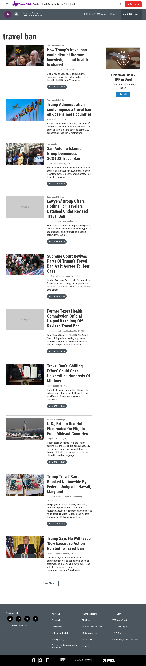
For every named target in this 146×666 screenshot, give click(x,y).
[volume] (16, 14)
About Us (56, 614)
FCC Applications (89, 633)
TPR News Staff (119, 620)
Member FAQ (88, 640)
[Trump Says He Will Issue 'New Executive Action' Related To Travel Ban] (25, 546)
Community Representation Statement (64, 646)
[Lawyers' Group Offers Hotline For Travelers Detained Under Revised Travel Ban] (25, 206)
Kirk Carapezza (53, 386)
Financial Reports (90, 614)
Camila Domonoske (54, 553)
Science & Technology (56, 419)
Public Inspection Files (92, 627)
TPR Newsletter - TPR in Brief (123, 77)
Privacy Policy (58, 640)
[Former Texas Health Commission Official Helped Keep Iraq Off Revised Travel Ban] (25, 319)
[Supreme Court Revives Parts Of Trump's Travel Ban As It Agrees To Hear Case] (25, 264)
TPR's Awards (118, 633)
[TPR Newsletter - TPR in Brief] (123, 58)
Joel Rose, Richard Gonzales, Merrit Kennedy (64, 496)
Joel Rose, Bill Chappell (56, 276)
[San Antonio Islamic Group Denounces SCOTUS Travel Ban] (25, 154)
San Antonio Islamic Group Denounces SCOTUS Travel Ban (64, 153)
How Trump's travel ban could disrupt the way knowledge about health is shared (67, 57)
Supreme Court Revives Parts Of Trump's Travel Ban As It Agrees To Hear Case (68, 264)
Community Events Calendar (125, 640)
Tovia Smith (51, 119)
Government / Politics (55, 45)
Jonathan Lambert (54, 70)
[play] (8, 14)
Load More (48, 583)
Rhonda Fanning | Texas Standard (60, 221)
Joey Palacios (52, 163)
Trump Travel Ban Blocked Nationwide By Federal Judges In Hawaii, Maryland (69, 484)
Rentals (85, 646)
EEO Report (87, 620)
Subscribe (123, 94)
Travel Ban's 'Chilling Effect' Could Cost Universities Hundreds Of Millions (68, 373)
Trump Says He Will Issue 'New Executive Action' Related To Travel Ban (69, 543)
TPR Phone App (119, 627)
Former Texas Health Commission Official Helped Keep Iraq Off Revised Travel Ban (65, 318)
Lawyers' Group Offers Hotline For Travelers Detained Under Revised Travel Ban (67, 209)
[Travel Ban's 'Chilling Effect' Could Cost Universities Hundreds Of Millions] (25, 374)
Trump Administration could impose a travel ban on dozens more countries (69, 109)
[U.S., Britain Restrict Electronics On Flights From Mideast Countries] (25, 429)
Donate (134, 4)
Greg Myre (51, 438)
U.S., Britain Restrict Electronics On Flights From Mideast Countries (67, 428)
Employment (57, 627)
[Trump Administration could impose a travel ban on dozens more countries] (25, 110)
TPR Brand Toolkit (60, 633)
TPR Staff (117, 614)
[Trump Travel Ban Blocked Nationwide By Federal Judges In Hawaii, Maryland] (25, 485)
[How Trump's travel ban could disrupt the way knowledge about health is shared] (25, 55)
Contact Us (57, 620)
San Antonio (52, 144)
